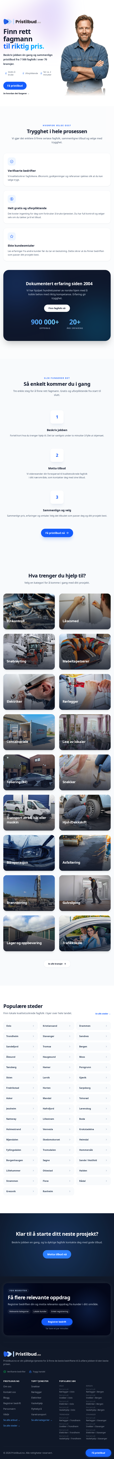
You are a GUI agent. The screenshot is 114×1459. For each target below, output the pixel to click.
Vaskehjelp (37, 1403)
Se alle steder (103, 1013)
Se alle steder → (11, 1425)
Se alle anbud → (11, 1420)
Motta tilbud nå (57, 1254)
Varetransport (38, 1414)
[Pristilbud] (57, 1354)
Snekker (35, 1386)
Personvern (9, 1408)
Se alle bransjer (55, 963)
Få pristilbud (15, 85)
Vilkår (6, 1414)
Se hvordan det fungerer (16, 93)
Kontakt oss (9, 1392)
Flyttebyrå (36, 1408)
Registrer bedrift (57, 1321)
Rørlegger (36, 1392)
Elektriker (36, 1397)
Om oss (7, 1386)
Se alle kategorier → (41, 1420)
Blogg (6, 1397)
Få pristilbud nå (55, 533)
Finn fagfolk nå (57, 308)
